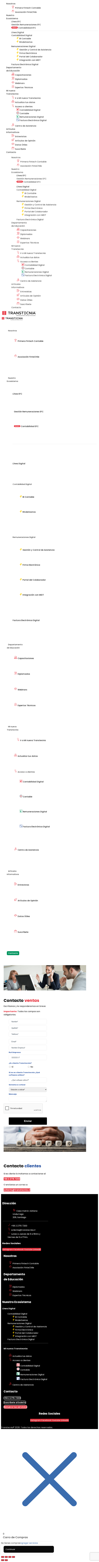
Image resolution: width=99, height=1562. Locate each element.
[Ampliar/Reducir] (2, 1557)
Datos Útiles (21, 144)
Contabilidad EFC (27, 27)
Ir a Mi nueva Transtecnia (28, 98)
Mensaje (13, 1094)
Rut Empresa (15, 1052)
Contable (24, 113)
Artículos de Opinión (25, 140)
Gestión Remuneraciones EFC (26, 24)
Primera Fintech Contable (28, 8)
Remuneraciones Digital (31, 117)
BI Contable (25, 38)
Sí (12, 1066)
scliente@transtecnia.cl (23, 1229)
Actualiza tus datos (25, 102)
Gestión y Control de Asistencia (35, 49)
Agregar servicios (29, 1543)
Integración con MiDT (30, 60)
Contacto (11, 152)
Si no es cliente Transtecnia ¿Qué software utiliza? (24, 1073)
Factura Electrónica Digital (33, 120)
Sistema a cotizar (18, 1085)
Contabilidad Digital (29, 110)
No (31, 1066)
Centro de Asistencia (25, 126)
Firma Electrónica (28, 53)
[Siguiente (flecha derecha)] (6, 1560)
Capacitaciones (23, 75)
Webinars (20, 83)
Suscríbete (20, 149)
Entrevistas (21, 136)
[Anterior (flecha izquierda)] (2, 1560)
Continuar (10, 1549)
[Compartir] (9, 1557)
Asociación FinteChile (26, 12)
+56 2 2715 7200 (19, 1225)
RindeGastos (25, 42)
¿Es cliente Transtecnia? (21, 1063)
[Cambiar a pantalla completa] (6, 1557)
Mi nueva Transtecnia (16, 1348)
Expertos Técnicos (24, 87)
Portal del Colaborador (31, 56)
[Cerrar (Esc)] (13, 1557)
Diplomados (21, 79)
